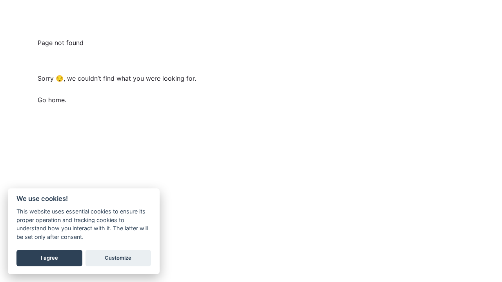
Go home (51, 100)
